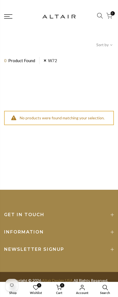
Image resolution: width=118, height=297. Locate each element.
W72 (52, 60)
